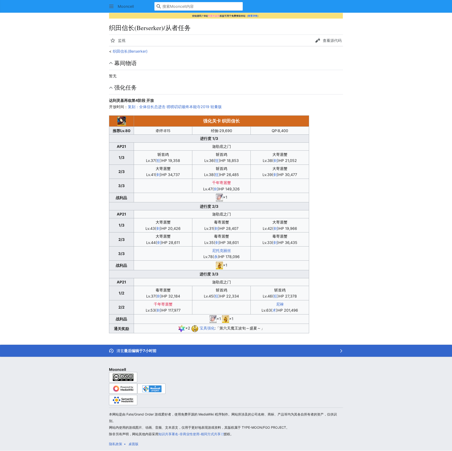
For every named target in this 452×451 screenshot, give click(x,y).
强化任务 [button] (125, 87)
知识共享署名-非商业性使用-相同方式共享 (189, 434)
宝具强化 (207, 328)
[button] (111, 6)
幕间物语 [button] (125, 63)
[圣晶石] (181, 328)
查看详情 (252, 15)
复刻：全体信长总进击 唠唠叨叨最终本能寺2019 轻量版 (175, 106)
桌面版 (133, 444)
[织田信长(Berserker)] (194, 328)
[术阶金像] (225, 318)
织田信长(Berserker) (130, 51)
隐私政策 (115, 444)
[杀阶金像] (219, 265)
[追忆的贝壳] (219, 197)
